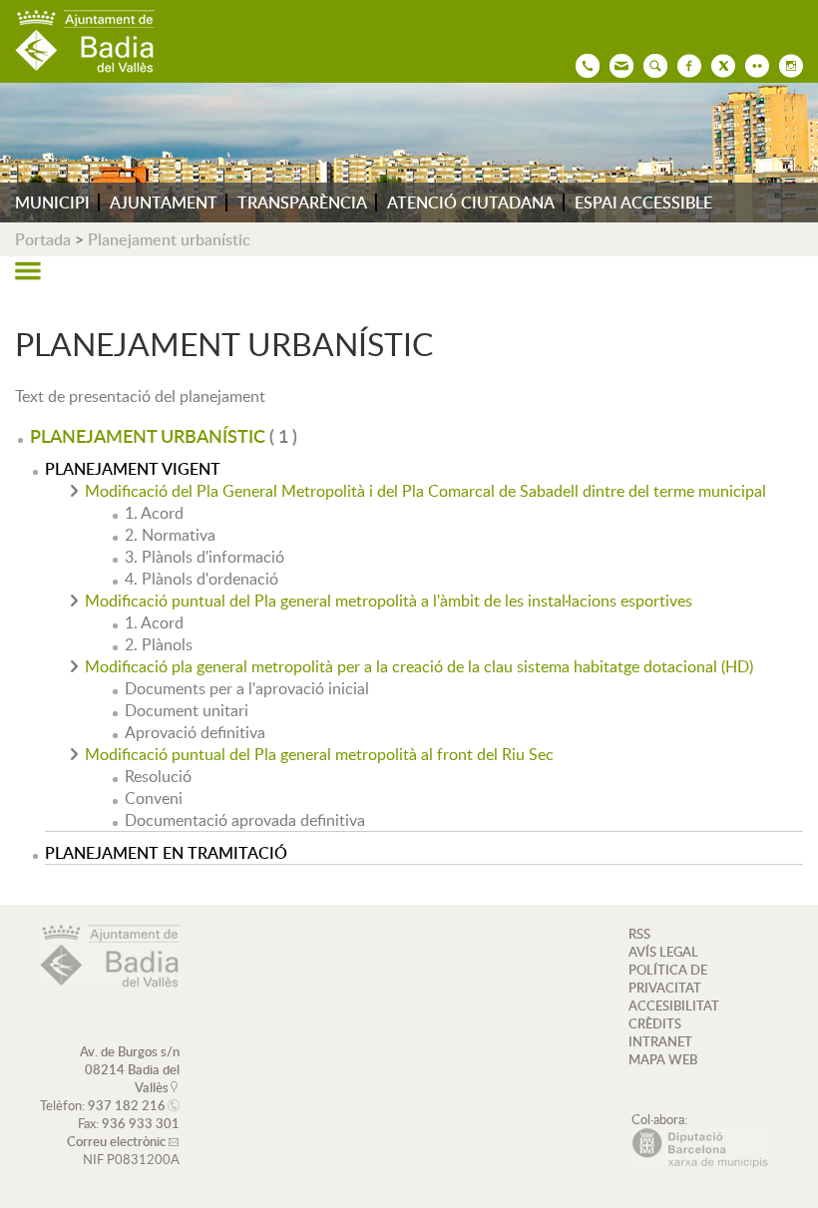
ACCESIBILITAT (673, 1005)
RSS (639, 934)
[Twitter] (718, 64)
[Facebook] (684, 64)
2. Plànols (159, 644)
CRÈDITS (654, 1023)
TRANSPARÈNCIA (302, 202)
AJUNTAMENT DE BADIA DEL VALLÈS (85, 41)
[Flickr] (752, 64)
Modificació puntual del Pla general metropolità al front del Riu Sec (319, 754)
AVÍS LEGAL (663, 952)
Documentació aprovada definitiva (245, 820)
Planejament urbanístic (169, 239)
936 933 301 (141, 1123)
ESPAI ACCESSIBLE (643, 202)
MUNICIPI (52, 202)
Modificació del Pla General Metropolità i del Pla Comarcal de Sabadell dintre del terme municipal (425, 491)
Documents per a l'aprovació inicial (247, 688)
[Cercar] (650, 64)
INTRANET (660, 1041)
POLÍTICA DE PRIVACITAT (667, 979)
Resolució (158, 776)
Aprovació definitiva (195, 732)
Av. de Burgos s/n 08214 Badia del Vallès (130, 1069)
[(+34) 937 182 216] (583, 64)
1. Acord (154, 513)
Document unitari (186, 710)
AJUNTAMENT (163, 202)
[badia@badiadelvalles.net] (616, 64)
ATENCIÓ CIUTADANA (471, 202)
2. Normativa (170, 535)
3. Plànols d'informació (204, 557)
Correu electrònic (116, 1141)
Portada (43, 239)
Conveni (154, 798)
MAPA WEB (662, 1059)
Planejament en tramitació (166, 853)
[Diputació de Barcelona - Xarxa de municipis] (699, 1163)
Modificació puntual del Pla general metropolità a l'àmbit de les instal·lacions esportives (388, 600)
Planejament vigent (132, 469)
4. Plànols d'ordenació (201, 579)
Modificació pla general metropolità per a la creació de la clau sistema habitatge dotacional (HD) (419, 666)
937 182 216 (127, 1105)
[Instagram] (786, 64)
